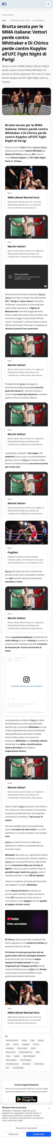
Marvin (8, 571)
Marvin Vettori (40, 147)
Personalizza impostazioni (26, 1128)
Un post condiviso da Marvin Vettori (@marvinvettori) (28, 712)
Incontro (36, 1044)
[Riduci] (49, 1108)
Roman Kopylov (11, 1060)
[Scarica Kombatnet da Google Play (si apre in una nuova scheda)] (26, 1099)
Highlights (25, 1044)
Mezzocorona (10, 1052)
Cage (32, 1040)
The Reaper (26, 1064)
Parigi (8, 1056)
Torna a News (7, 15)
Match (33, 1048)
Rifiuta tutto (13, 1134)
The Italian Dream (12, 1064)
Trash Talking (38, 1064)
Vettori (22, 384)
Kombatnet (10, 1048)
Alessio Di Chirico (12, 1040)
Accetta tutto (38, 1134)
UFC (7, 1068)
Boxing (24, 1040)
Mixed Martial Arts (25, 1052)
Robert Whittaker (29, 1056)
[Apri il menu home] (48, 4)
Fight (7, 1044)
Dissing (40, 1040)
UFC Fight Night (18, 1068)
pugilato (33, 872)
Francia (15, 1044)
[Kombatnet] (4, 4)
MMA (22, 147)
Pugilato (16, 1056)
